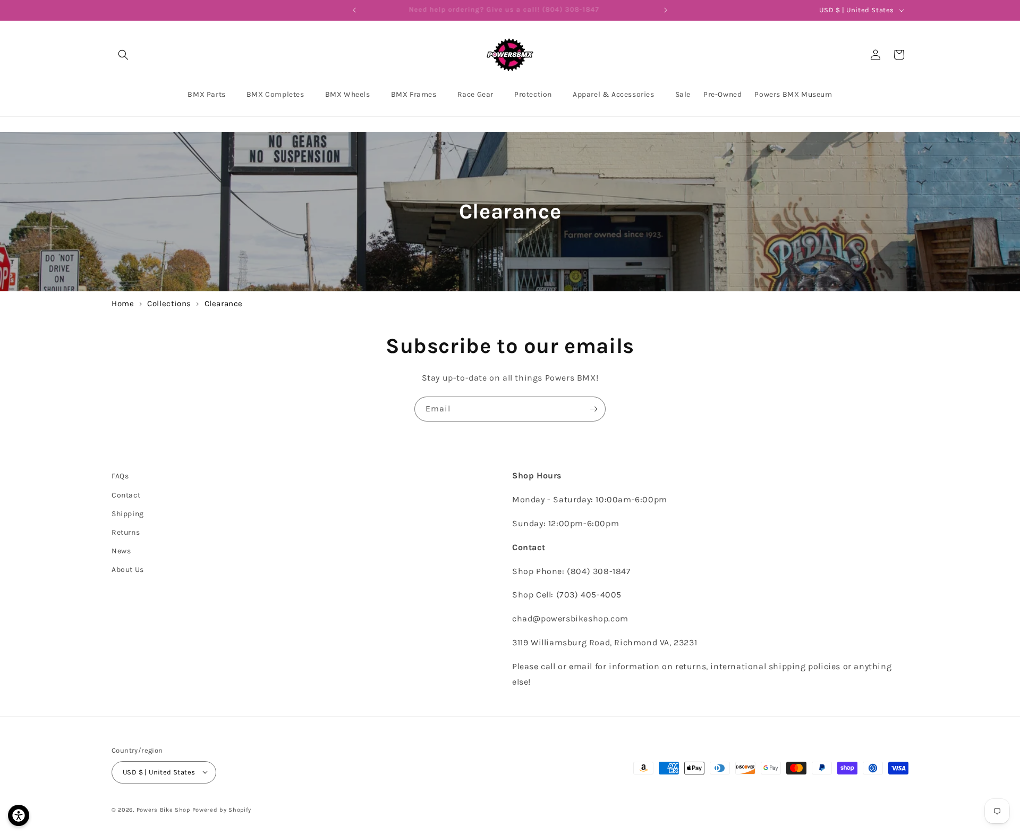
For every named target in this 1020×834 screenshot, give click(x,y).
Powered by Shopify (222, 809)
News (121, 550)
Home (123, 303)
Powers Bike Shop (163, 809)
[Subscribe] (593, 409)
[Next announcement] (665, 10)
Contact (126, 494)
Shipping (128, 513)
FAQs (120, 476)
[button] (123, 54)
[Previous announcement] (354, 10)
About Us (128, 569)
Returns (126, 531)
